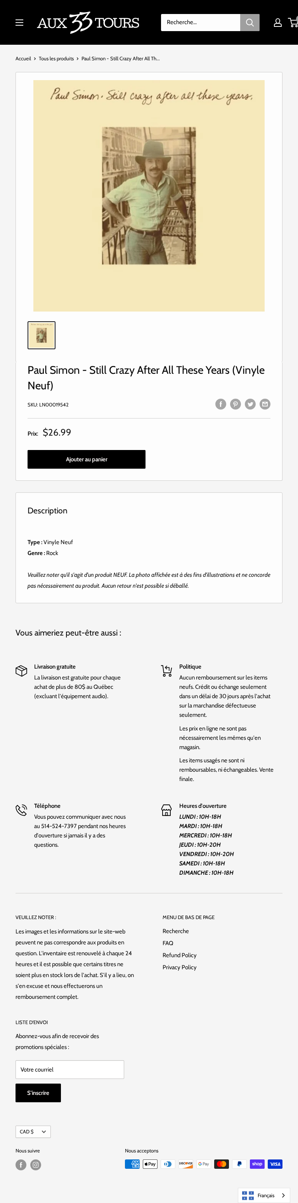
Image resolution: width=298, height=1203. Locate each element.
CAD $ (26, 1132)
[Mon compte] (278, 22)
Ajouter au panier (86, 459)
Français (266, 1195)
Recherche (176, 931)
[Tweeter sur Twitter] (250, 403)
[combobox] (264, 1195)
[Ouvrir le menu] (19, 22)
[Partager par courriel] (265, 403)
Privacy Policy (180, 967)
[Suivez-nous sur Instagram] (35, 1164)
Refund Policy (180, 955)
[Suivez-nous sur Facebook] (21, 1164)
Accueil (23, 58)
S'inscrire (38, 1092)
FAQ (168, 943)
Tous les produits (56, 58)
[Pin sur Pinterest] (235, 403)
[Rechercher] (250, 22)
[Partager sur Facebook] (220, 403)
